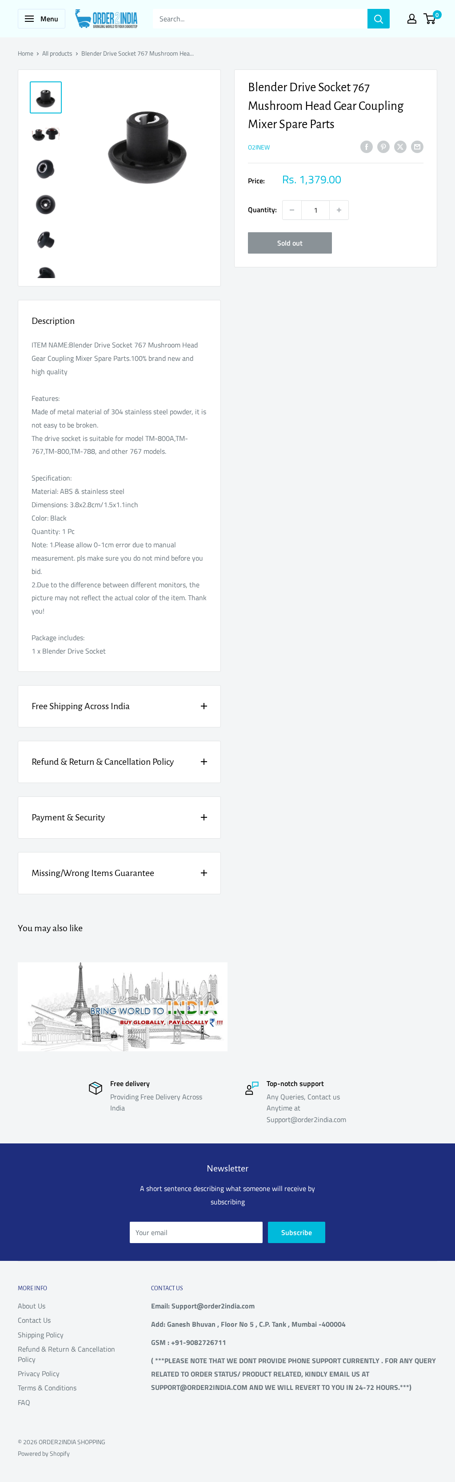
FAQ (24, 1402)
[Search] (378, 18)
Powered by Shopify (44, 1453)
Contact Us (34, 1320)
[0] (429, 18)
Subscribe (296, 1232)
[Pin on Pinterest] (383, 146)
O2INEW (259, 147)
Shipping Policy (41, 1334)
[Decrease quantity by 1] (292, 210)
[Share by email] (417, 146)
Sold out (290, 243)
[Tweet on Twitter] (400, 146)
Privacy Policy (39, 1373)
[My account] (411, 19)
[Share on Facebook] (366, 146)
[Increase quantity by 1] (339, 210)
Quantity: (262, 209)
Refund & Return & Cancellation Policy (66, 1354)
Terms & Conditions (47, 1387)
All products (57, 53)
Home (25, 53)
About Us (31, 1305)
